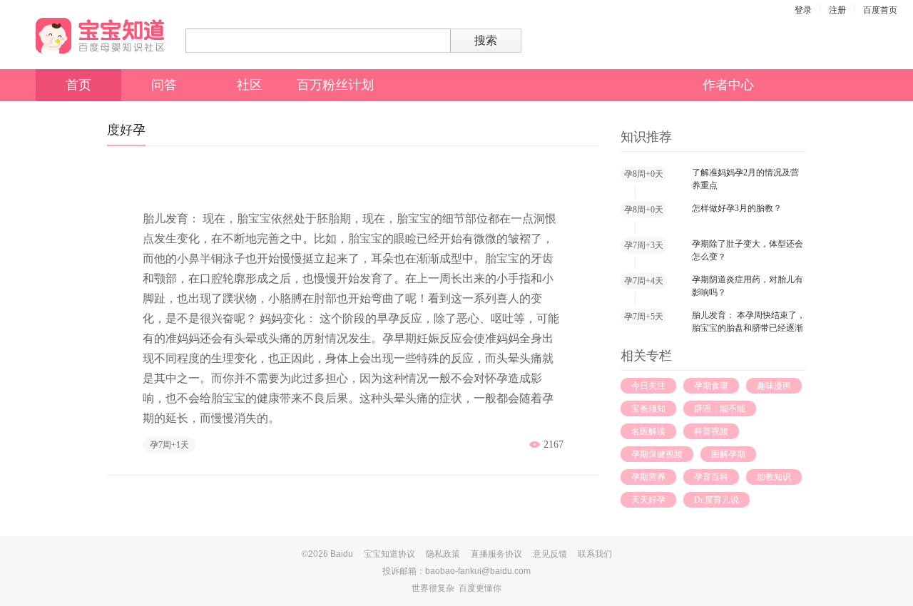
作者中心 (728, 85)
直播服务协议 (496, 554)
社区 (249, 85)
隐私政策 (443, 554)
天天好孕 (648, 500)
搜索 (485, 40)
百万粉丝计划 (335, 85)
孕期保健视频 (657, 454)
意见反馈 (550, 554)
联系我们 (595, 554)
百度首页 (880, 10)
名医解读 (648, 431)
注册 (837, 10)
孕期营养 (648, 477)
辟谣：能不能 (719, 409)
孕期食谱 (711, 386)
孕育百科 (711, 477)
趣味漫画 (774, 386)
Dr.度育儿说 (716, 500)
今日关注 (648, 386)
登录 (803, 10)
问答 (164, 85)
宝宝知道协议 (389, 554)
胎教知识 (774, 477)
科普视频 (711, 431)
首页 (78, 85)
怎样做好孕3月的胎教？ (737, 208)
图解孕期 (728, 454)
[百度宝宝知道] (100, 35)
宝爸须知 (648, 409)
